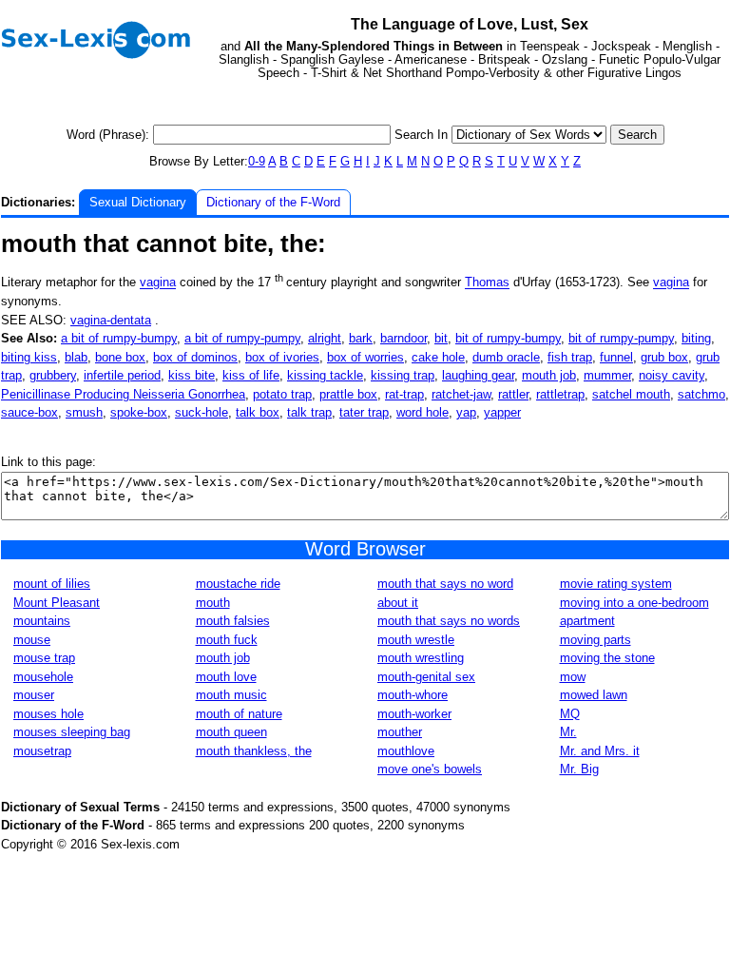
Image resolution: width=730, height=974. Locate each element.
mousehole (43, 677)
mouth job (549, 375)
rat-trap (404, 394)
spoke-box (138, 412)
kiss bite (191, 375)
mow (573, 677)
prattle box (348, 394)
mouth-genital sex (426, 677)
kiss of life (250, 375)
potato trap (282, 394)
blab (76, 357)
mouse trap (44, 658)
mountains (41, 621)
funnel (616, 357)
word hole (422, 412)
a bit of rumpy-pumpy (242, 338)
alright (324, 338)
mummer (607, 375)
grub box (664, 357)
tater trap (364, 412)
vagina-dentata (110, 320)
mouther (399, 732)
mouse (31, 640)
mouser (33, 695)
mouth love (226, 677)
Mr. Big (579, 769)
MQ (570, 714)
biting (696, 338)
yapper (502, 412)
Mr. (568, 732)
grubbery (52, 375)
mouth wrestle (415, 640)
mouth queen (231, 732)
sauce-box (29, 412)
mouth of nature (239, 714)
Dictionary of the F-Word (273, 202)
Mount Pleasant (56, 602)
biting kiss (29, 357)
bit (441, 338)
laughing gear (478, 375)
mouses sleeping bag (71, 732)
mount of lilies (51, 583)
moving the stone (607, 658)
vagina (158, 283)
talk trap (309, 412)
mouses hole (48, 714)
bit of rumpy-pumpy (621, 338)
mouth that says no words (448, 621)
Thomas (487, 283)
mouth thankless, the (254, 751)
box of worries (365, 357)
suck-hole (201, 412)
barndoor (403, 338)
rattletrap (560, 394)
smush (84, 412)
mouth (213, 602)
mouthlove (405, 751)
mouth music (231, 695)
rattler (513, 394)
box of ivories (282, 357)
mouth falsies (233, 621)
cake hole (438, 357)
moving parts (595, 640)
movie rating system (616, 583)
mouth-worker (414, 714)
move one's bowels (429, 769)
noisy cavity (671, 375)
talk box (257, 412)
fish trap (570, 357)
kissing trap (402, 375)
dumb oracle (506, 357)
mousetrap (42, 751)
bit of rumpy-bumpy (508, 338)
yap (466, 412)
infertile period (122, 375)
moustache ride (238, 583)
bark (361, 338)
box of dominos (195, 357)
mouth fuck (227, 640)
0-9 (256, 161)
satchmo (701, 394)
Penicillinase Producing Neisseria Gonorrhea (123, 394)
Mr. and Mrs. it (600, 751)
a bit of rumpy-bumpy (119, 338)
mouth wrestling (420, 658)
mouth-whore (412, 695)
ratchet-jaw (461, 394)
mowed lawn (593, 695)
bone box (120, 357)
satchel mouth (631, 394)
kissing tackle (325, 375)
